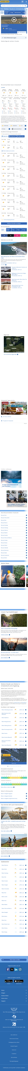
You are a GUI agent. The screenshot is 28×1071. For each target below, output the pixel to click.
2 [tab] (10, 766)
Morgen (7, 12)
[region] (14, 151)
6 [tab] (18, 766)
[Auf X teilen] (10, 235)
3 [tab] (12, 766)
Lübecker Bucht (17, 702)
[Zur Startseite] (5, 1)
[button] (14, 223)
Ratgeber (3, 1001)
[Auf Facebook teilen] (4, 235)
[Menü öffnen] (26, 1)
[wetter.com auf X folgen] (12, 969)
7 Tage (23, 12)
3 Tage (11, 12)
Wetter (2, 990)
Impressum (14, 1049)
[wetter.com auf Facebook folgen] (8, 969)
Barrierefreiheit (14, 1057)
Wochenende (18, 12)
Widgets (3, 993)
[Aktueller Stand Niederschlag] (14, 344)
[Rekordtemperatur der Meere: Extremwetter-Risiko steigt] (14, 248)
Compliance (14, 1053)
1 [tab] (8, 766)
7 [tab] (20, 766)
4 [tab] (14, 766)
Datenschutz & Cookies (14, 1038)
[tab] (4, 136)
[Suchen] (25, 5)
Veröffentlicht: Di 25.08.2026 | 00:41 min (8, 263)
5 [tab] (16, 766)
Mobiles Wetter (4, 995)
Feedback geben (12, 29)
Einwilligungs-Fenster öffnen (14, 1042)
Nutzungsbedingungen (14, 1061)
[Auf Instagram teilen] (17, 235)
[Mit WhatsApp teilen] (23, 235)
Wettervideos (4, 998)
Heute (2, 12)
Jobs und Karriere (14, 1034)
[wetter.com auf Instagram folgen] (20, 969)
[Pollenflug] (22, 2)
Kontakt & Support (14, 1046)
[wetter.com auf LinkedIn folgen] (16, 969)
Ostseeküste (24, 702)
